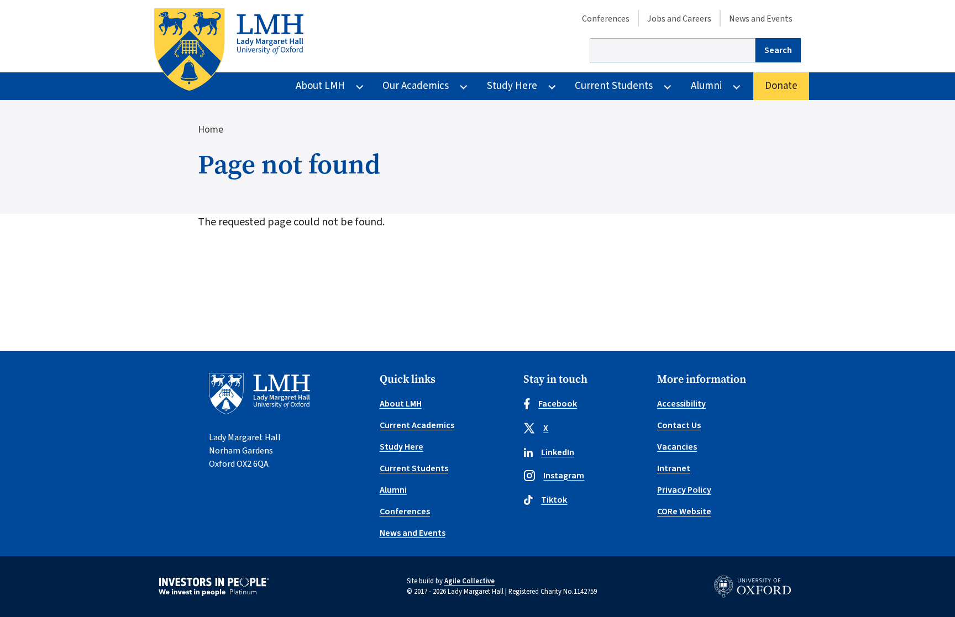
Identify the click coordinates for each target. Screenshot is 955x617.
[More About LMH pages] (359, 86)
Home (210, 129)
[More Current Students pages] (667, 86)
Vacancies (677, 447)
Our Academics (415, 85)
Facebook (557, 404)
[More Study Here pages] (551, 86)
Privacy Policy (684, 490)
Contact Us (679, 425)
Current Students (614, 85)
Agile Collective (469, 581)
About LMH (320, 85)
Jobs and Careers (679, 19)
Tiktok (554, 500)
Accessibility (681, 404)
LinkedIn (557, 452)
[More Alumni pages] (736, 86)
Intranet (673, 468)
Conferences (605, 19)
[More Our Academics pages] (463, 86)
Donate (781, 85)
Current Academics (417, 425)
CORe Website (684, 511)
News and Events (761, 19)
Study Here (512, 85)
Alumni (706, 85)
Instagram (563, 476)
